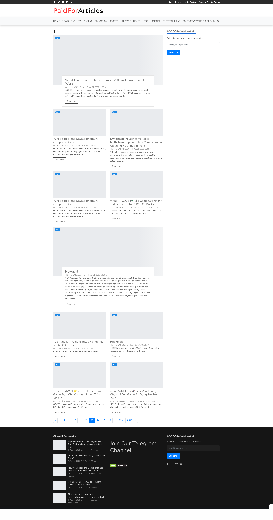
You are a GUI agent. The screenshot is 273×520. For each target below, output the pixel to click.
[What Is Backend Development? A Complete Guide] (79, 122)
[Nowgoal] (108, 251)
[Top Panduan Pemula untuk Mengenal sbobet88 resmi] (79, 325)
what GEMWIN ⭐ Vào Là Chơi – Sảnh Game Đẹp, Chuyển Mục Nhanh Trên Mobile (77, 394)
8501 (121, 420)
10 (75, 420)
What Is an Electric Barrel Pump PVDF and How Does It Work (104, 82)
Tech (57, 38)
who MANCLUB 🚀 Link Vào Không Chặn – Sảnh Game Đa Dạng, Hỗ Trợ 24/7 (133, 394)
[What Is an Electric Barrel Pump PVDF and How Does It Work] (108, 60)
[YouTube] (63, 2)
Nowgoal (71, 271)
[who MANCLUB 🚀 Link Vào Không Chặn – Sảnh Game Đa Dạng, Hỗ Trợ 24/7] (136, 375)
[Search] (218, 21)
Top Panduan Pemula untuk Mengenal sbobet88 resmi (78, 343)
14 (98, 420)
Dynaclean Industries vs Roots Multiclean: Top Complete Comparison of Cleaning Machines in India (136, 142)
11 (80, 420)
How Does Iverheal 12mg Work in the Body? (86, 457)
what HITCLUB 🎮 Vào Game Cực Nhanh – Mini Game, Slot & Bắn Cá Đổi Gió (136, 202)
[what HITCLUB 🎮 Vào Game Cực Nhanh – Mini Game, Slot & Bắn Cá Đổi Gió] (136, 184)
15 (104, 420)
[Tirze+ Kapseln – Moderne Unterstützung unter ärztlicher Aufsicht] (59, 498)
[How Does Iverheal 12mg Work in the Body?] (59, 459)
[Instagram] (71, 2)
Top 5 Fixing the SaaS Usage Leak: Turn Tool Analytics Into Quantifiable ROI (85, 444)
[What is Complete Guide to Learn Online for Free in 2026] (59, 485)
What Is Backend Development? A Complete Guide (75, 140)
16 (109, 420)
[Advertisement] (136, 514)
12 (86, 420)
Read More (71, 101)
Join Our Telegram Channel (133, 447)
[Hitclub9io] (136, 325)
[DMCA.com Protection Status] (118, 465)
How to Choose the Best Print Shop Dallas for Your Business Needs (85, 469)
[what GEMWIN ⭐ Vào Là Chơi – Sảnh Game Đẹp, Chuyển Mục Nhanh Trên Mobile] (79, 375)
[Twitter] (59, 2)
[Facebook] (54, 2)
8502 (129, 420)
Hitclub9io (117, 342)
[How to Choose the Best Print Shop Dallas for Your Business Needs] (59, 471)
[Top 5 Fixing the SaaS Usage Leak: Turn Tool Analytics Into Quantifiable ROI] (59, 445)
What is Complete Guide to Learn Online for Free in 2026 (84, 483)
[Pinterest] (67, 2)
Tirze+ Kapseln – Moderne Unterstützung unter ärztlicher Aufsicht (86, 496)
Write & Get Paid (205, 21)
